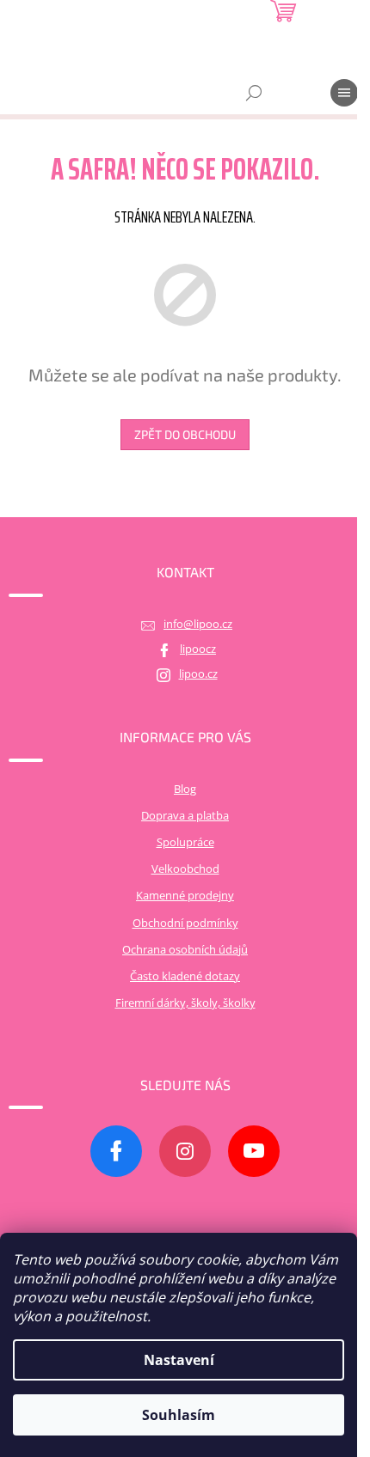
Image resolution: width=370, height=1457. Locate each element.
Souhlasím (178, 1414)
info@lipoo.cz (197, 624)
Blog (185, 789)
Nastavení (179, 1359)
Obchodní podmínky (185, 923)
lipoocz (198, 649)
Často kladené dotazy (185, 976)
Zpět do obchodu (185, 434)
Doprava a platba (185, 815)
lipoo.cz (198, 674)
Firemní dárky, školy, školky (185, 1003)
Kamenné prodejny (185, 895)
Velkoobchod (185, 869)
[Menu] (344, 93)
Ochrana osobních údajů (185, 949)
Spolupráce (185, 842)
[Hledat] (254, 93)
